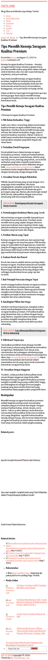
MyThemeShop (18, 658)
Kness (13, 57)
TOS (7, 31)
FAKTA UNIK (8, 6)
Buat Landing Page (12, 18)
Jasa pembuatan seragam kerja (20, 167)
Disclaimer (10, 23)
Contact (9, 28)
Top (28, 658)
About (8, 21)
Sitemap (9, 33)
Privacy (8, 26)
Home (8, 16)
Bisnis (12, 37)
